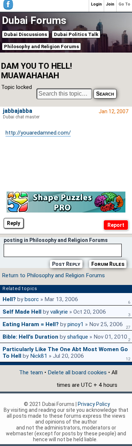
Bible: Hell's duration (30, 336)
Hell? (9, 299)
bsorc (32, 299)
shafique (77, 336)
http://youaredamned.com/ (38, 132)
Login (96, 4)
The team (31, 372)
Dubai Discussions (25, 34)
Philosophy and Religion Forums (41, 46)
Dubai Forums (34, 20)
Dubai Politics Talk (76, 34)
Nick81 (38, 356)
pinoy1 (75, 324)
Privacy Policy (94, 404)
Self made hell (22, 311)
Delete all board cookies (77, 372)
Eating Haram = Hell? (31, 324)
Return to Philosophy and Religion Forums (53, 275)
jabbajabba (17, 111)
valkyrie (59, 311)
